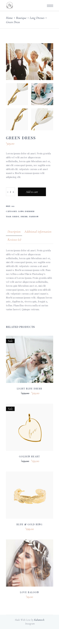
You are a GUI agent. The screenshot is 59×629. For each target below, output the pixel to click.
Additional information (37, 232)
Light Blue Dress (29, 388)
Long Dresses (37, 18)
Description (14, 232)
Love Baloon (29, 592)
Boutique (21, 18)
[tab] (14, 232)
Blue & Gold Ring (29, 524)
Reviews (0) (14, 240)
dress (24, 216)
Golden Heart (29, 456)
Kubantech (39, 619)
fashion (33, 216)
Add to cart (32, 192)
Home (9, 18)
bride (15, 216)
